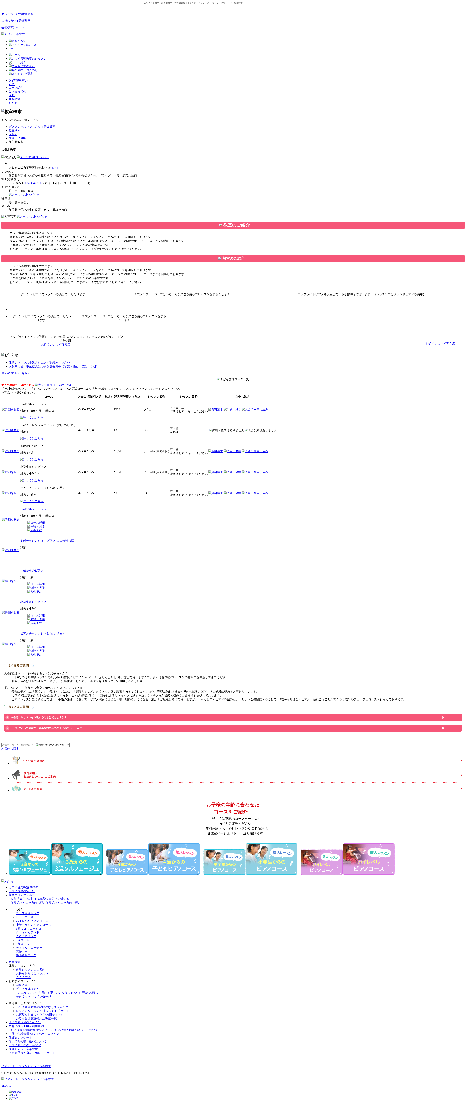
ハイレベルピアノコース (32, 920)
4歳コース (22, 943)
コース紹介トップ (27, 913)
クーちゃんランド (27, 932)
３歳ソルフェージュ (33, 509)
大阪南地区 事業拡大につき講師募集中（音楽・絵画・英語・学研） (54, 366)
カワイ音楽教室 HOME (24, 887)
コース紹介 (16, 87)
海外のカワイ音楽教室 (16, 20)
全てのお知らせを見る (16, 373)
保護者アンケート (20, 1037)
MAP (55, 167)
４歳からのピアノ (32, 570)
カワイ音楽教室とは (22, 891)
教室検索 (14, 130)
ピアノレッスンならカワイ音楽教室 (32, 126)
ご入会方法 (23, 977)
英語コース (23, 951)
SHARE (6, 1085)
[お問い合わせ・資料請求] (33, 157)
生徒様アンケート (13, 27)
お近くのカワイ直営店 (55, 344)
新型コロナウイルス (45, 898)
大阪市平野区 (17, 138)
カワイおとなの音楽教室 (17, 13)
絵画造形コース (26, 955)
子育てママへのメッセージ (33, 996)
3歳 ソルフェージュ (29, 928)
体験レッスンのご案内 (30, 969)
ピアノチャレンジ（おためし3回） (42, 633)
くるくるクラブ (26, 936)
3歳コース (22, 940)
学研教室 (22, 984)
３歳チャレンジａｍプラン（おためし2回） (48, 540)
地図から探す (10, 748)
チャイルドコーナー (29, 947)
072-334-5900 (33, 183)
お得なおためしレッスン (32, 973)
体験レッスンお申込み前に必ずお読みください (39, 362)
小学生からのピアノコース (33, 924)
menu (12, 48)
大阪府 (13, 134)
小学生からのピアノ (33, 601)
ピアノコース (24, 917)
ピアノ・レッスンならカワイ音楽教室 (26, 1066)
